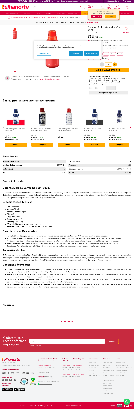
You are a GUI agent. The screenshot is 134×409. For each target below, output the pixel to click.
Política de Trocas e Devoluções (124, 367)
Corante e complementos (48, 17)
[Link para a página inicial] (9, 18)
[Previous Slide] (3, 126)
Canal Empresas (107, 388)
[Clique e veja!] (126, 33)
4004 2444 (41, 376)
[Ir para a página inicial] (15, 7)
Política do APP (120, 375)
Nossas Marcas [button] (72, 13)
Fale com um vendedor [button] (122, 13)
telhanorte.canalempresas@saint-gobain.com (74, 379)
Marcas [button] (38, 13)
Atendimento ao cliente (95, 375)
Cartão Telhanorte (107, 362)
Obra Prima (106, 373)
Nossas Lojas (61, 13)
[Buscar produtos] (81, 7)
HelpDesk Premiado (108, 370)
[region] (68, 50)
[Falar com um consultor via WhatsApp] (127, 402)
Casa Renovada (107, 383)
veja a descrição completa (50, 79)
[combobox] (57, 7)
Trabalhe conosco (93, 378)
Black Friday (106, 378)
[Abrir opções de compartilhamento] (7, 78)
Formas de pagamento (122, 365)
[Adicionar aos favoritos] (126, 28)
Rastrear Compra (107, 385)
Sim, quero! (96, 16)
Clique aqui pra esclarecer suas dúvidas (46, 360)
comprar (15, 144)
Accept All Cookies (91, 53)
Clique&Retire (106, 367)
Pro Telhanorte (92, 367)
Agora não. (110, 16)
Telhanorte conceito (94, 365)
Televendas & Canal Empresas (73, 359)
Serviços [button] (48, 13)
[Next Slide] (130, 126)
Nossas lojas (92, 373)
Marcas (105, 390)
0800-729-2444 (42, 378)
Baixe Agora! (92, 22)
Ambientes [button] (27, 13)
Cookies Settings (44, 53)
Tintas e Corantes (32, 17)
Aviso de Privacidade (35, 345)
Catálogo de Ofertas (108, 393)
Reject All (76, 53)
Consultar (111, 88)
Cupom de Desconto (108, 380)
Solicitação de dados (121, 370)
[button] (12, 13)
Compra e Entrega (120, 362)
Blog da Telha (106, 365)
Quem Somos (92, 362)
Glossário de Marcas (108, 375)
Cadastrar (112, 341)
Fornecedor (92, 370)
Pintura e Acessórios (19, 17)
